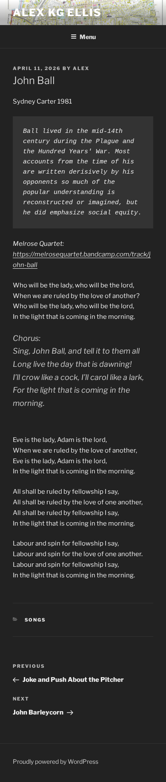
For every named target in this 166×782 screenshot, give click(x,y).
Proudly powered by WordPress (55, 761)
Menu (88, 36)
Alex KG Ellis (57, 12)
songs (35, 620)
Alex (81, 68)
